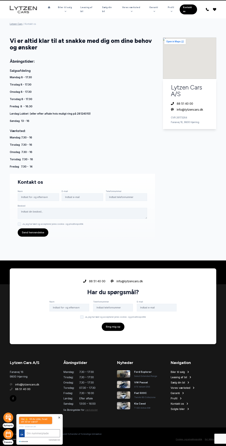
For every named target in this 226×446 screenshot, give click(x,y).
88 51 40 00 (184, 103)
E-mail (65, 191)
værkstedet (91, 409)
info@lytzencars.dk (189, 109)
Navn (20, 191)
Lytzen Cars (16, 23)
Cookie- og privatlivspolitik (189, 439)
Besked (21, 206)
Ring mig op (113, 326)
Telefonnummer (113, 191)
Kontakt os (187, 9)
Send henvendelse (33, 232)
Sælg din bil (107, 9)
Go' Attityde (210, 439)
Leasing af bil (86, 9)
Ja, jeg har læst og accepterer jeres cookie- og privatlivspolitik (52, 224)
